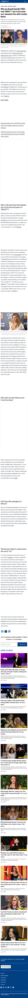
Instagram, (11, 557)
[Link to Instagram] (3, 987)
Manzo (7, 87)
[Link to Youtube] (8, 987)
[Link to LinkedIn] (13, 987)
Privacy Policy (3, 977)
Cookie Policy (3, 980)
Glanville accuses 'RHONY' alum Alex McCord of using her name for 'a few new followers (13, 125)
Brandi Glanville (21, 51)
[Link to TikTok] (10, 987)
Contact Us (3, 984)
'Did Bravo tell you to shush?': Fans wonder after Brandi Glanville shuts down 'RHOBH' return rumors (13, 134)
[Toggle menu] (25, 1)
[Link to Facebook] (1, 987)
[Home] (5, 1)
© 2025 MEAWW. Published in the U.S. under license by (11, 959)
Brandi (3, 123)
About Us (2, 973)
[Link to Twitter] (6, 987)
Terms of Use (3, 982)
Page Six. (6, 96)
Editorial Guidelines (4, 975)
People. (16, 478)
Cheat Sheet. (17, 254)
